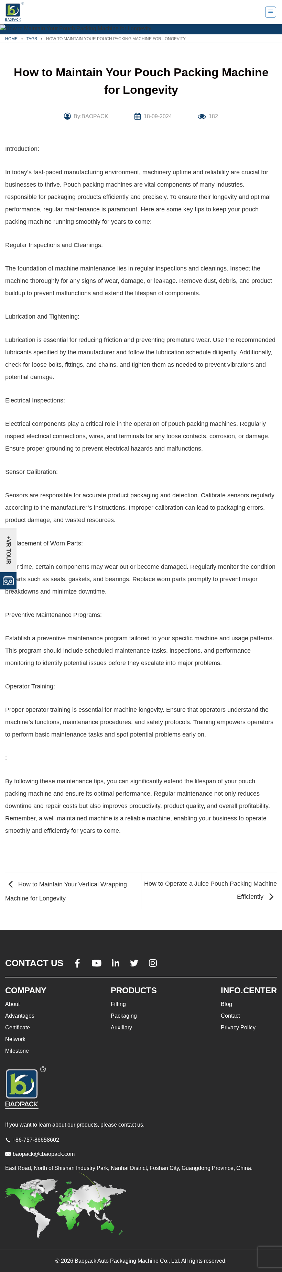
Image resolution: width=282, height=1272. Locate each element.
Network (15, 1039)
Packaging (124, 1016)
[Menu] (270, 12)
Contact (230, 1016)
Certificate (17, 1027)
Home (11, 38)
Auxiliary (121, 1027)
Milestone (17, 1051)
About (12, 1004)
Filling (118, 1004)
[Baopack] (15, 12)
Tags (31, 38)
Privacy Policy (238, 1027)
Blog (226, 1004)
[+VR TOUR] (8, 580)
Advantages (19, 1016)
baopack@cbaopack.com (44, 1154)
